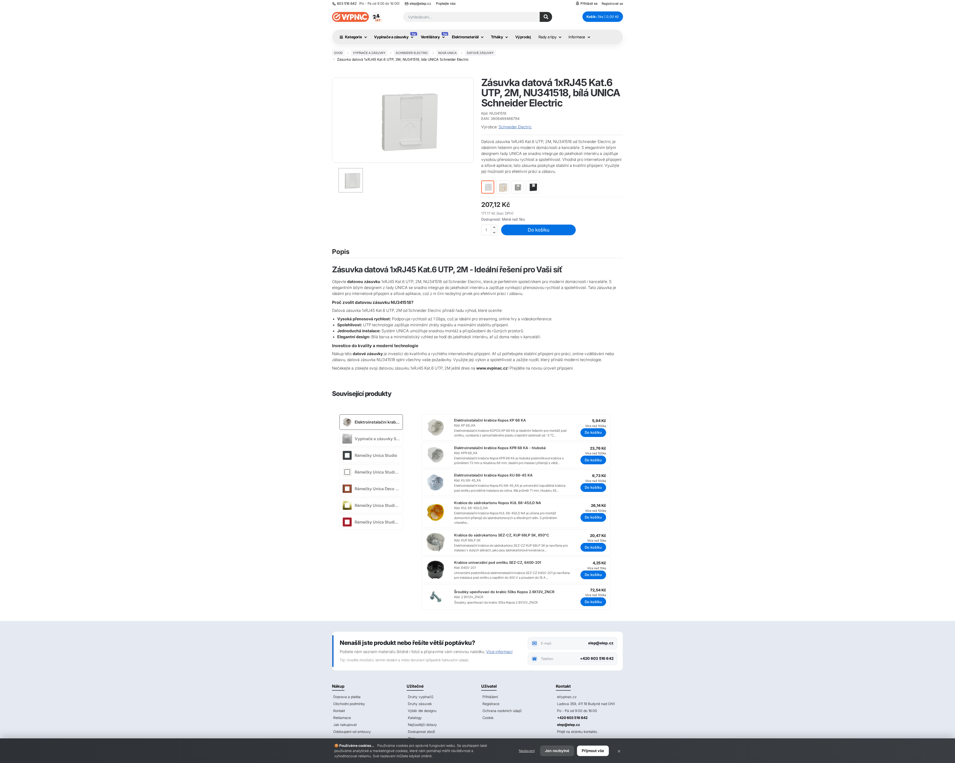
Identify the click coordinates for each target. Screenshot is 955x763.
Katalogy (415, 717)
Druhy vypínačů (420, 697)
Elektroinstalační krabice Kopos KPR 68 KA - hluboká (500, 448)
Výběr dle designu (422, 711)
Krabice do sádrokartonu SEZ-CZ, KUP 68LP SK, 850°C (501, 535)
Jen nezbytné (557, 750)
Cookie (487, 717)
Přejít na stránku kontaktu (577, 731)
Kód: (484, 113)
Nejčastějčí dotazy (422, 724)
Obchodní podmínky (349, 704)
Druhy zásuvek (420, 704)
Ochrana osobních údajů (502, 711)
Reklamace (342, 717)
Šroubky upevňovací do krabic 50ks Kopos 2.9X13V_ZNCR (504, 592)
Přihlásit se (588, 3)
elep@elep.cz (420, 3)
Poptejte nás (446, 3)
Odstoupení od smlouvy (352, 731)
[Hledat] (546, 17)
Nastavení (527, 751)
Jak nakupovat (345, 724)
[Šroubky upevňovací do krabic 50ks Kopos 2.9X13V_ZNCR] (439, 597)
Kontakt (339, 711)
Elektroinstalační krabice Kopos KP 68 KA (490, 420)
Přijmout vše (593, 750)
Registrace (490, 704)
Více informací (499, 651)
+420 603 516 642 (597, 658)
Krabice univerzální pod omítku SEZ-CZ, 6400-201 (497, 562)
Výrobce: (489, 126)
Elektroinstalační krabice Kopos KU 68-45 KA (493, 475)
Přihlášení (490, 697)
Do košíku (538, 230)
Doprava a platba (347, 697)
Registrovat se (612, 3)
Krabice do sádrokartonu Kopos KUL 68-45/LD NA (497, 503)
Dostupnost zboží (421, 731)
